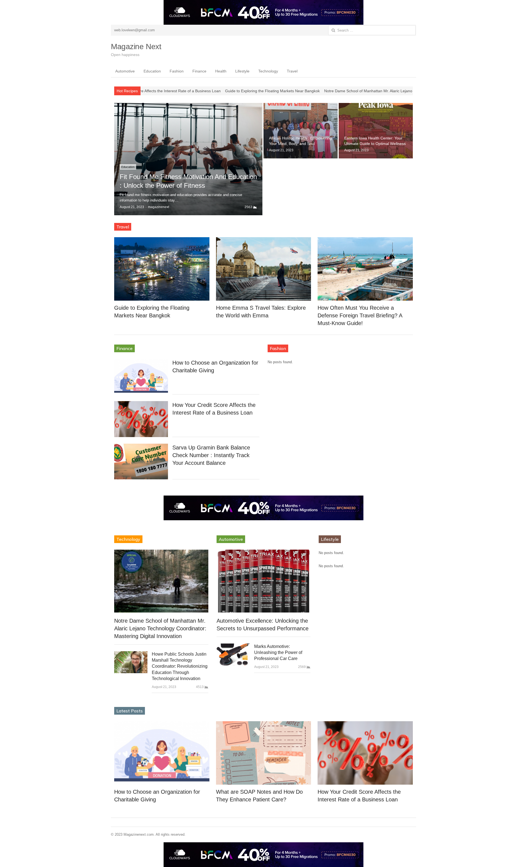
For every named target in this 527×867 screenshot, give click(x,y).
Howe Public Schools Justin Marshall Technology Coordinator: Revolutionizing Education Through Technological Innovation (180, 666)
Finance (199, 71)
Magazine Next (136, 46)
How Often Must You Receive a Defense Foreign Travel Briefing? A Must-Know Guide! (360, 315)
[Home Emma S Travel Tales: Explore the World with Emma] (263, 269)
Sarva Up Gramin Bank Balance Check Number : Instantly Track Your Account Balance (211, 455)
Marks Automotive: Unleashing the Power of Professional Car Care (278, 652)
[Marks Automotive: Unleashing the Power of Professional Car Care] (233, 655)
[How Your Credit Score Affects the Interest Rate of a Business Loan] (141, 419)
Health (220, 71)
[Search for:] (372, 30)
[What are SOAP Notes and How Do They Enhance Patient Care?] (263, 753)
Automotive (125, 71)
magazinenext (158, 207)
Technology (268, 71)
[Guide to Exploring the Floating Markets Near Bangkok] (161, 269)
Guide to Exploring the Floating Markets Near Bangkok (210, 91)
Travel (292, 71)
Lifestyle (242, 71)
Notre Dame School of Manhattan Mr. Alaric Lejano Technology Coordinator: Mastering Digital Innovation (353, 91)
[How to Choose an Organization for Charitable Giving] (141, 377)
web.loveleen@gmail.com (134, 30)
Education (152, 71)
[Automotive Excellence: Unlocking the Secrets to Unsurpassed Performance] (264, 581)
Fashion (177, 71)
